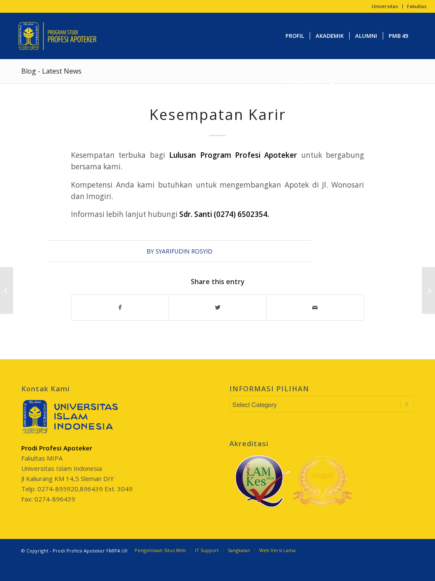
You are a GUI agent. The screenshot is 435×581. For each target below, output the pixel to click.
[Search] (332, 82)
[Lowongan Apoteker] (6, 290)
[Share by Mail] (315, 307)
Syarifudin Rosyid (183, 251)
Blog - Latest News (51, 71)
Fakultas (417, 6)
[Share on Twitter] (217, 307)
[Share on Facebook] (120, 307)
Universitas (385, 6)
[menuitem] (385, 6)
